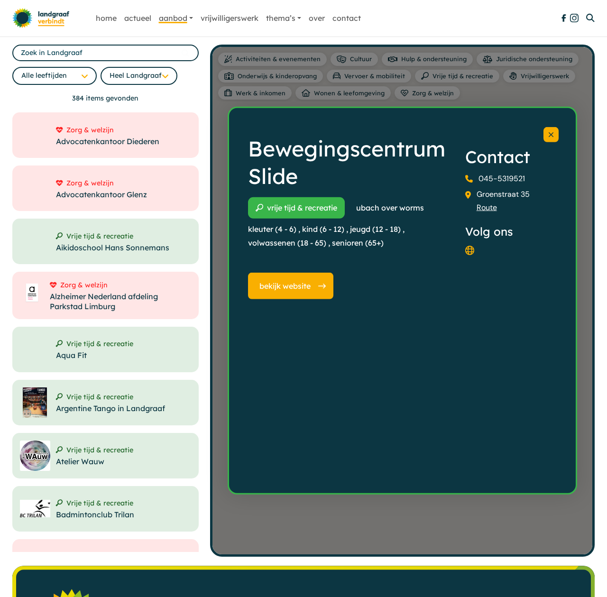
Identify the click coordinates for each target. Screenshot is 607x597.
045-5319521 (501, 179)
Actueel (137, 18)
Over (317, 18)
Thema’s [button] (280, 18)
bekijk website (285, 286)
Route (487, 207)
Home (106, 18)
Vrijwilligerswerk (229, 18)
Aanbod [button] (173, 18)
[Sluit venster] (551, 134)
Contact (346, 18)
